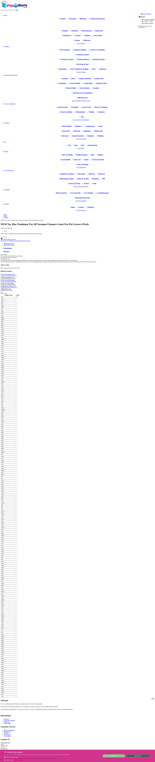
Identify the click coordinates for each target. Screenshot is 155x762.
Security (86, 183)
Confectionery (90, 126)
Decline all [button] (138, 756)
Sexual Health (65, 159)
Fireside (62, 18)
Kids (92, 155)
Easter (100, 126)
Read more (72, 754)
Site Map (6, 733)
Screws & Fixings (74, 183)
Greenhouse (62, 83)
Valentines (90, 136)
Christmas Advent (83, 59)
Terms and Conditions (9, 720)
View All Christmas (81, 72)
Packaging (74, 107)
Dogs (76, 145)
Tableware (86, 40)
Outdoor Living (101, 83)
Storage (77, 40)
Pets (5, 142)
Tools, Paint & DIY (9, 170)
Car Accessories (75, 193)
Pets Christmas (65, 50)
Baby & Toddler (67, 155)
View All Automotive (80, 201)
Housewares (99, 30)
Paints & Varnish (83, 178)
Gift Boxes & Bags (99, 59)
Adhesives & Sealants (67, 174)
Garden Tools (99, 78)
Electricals (74, 30)
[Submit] (17, 10)
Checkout (150, 23)
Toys (82, 117)
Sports (86, 159)
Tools (94, 183)
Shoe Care (77, 159)
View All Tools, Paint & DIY (80, 186)
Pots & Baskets (85, 88)
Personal (6, 151)
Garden (81, 207)
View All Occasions (81, 139)
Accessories (72, 18)
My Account (7, 734)
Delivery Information (9, 730)
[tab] (79, 248)
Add (153, 698)
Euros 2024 (66, 131)
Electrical (92, 174)
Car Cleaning (88, 193)
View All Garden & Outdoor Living (81, 100)
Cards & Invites (62, 107)
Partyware (65, 136)
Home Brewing (87, 30)
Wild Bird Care (82, 97)
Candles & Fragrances (97, 18)
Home (5, 15)
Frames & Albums (66, 112)
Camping (65, 78)
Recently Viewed (9, 245)
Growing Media (75, 83)
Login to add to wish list (9, 239)
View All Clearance (81, 210)
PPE (103, 178)
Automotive (7, 189)
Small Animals (92, 145)
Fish (82, 145)
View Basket (144, 23)
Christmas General (82, 54)
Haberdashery (80, 112)
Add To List (4, 293)
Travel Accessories (98, 159)
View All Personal (81, 167)
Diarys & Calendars (101, 107)
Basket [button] (142, 16)
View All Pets (80, 148)
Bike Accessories (61, 193)
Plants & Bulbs (71, 88)
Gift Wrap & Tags (83, 64)
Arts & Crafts (86, 107)
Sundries (96, 88)
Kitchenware (67, 35)
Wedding (100, 136)
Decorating (81, 174)
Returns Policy (7, 731)
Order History (7, 736)
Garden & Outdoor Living (10, 75)
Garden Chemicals (85, 78)
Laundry (78, 35)
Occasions (6, 123)
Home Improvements (67, 178)
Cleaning (65, 30)
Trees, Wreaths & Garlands (79, 69)
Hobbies (91, 112)
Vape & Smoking (82, 164)
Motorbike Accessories (82, 198)
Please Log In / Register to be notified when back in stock (15, 240)
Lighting (87, 35)
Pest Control (98, 35)
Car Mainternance (103, 193)
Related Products (9, 243)
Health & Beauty (82, 155)
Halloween (87, 131)
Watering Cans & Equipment (82, 93)
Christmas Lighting (79, 50)
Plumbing (95, 178)
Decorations (63, 69)
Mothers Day (98, 131)
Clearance (6, 204)
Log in (6, 268)
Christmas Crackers (66, 59)
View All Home (81, 43)
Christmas (6, 46)
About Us (6, 719)
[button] (39, 760)
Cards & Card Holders (97, 50)
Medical (100, 155)
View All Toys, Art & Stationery (81, 119)
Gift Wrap (76, 131)
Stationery (101, 112)
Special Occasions (78, 136)
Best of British (67, 126)
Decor (73, 78)
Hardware (101, 174)
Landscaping (88, 83)
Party (94, 69)
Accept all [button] (114, 756)
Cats (69, 145)
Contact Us (7, 722)
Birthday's (78, 126)
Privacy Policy (7, 723)
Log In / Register (146, 14)
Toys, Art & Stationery (9, 103)
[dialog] (77, 756)
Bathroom (83, 18)
